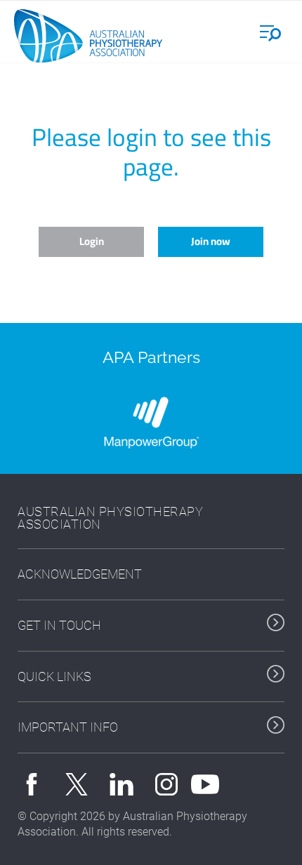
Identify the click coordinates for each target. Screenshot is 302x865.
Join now (210, 241)
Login (91, 241)
